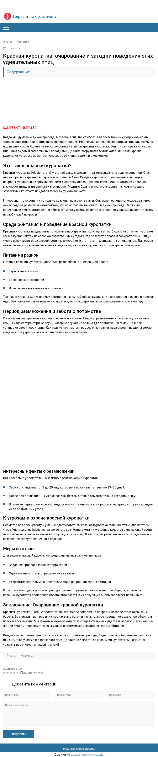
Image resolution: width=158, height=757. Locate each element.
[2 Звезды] (8, 673)
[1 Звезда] (4, 673)
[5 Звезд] (17, 673)
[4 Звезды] (14, 673)
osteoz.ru (73, 754)
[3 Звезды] (11, 673)
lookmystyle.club (92, 754)
